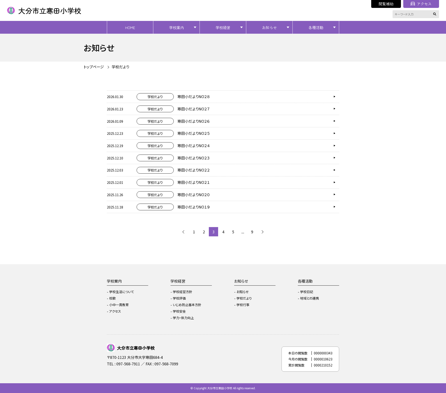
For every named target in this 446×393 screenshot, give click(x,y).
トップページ (94, 66)
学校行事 (242, 304)
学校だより (244, 298)
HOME (130, 27)
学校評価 (179, 298)
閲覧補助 (386, 4)
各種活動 (315, 27)
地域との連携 (309, 298)
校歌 (112, 298)
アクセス (424, 4)
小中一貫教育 (119, 304)
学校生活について (121, 291)
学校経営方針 (182, 291)
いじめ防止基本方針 (187, 304)
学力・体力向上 (183, 317)
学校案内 (176, 27)
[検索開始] (435, 14)
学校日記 (306, 291)
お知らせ (269, 27)
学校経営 (223, 27)
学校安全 (179, 311)
